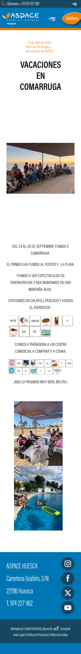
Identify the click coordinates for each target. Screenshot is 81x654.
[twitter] (68, 593)
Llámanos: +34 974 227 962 (23, 4)
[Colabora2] (71, 13)
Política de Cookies (58, 635)
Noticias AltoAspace (38, 47)
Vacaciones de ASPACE (40, 51)
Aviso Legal (19, 635)
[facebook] (68, 578)
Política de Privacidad (37, 635)
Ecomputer (65, 629)
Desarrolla (47, 629)
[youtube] (68, 607)
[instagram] (68, 563)
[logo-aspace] (21, 14)
